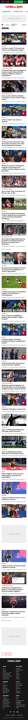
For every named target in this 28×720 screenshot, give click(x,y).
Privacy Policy (6, 705)
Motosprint (5, 688)
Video (17, 697)
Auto (4, 683)
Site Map (18, 691)
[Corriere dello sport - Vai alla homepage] (13, 6)
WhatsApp (20, 715)
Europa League (6, 674)
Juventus (4, 427)
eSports (18, 677)
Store (17, 686)
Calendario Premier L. (21, 706)
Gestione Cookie (6, 702)
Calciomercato (6, 678)
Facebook (7, 715)
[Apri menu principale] (3, 2)
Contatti (5, 697)
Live (8, 2)
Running (18, 674)
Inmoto (4, 686)
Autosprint (5, 685)
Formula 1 (18, 668)
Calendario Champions (18, 703)
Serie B (4, 671)
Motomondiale (19, 670)
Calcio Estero (6, 677)
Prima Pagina (19, 685)
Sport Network (6, 691)
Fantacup (5, 692)
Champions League (14, 25)
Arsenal (24, 24)
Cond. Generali (6, 706)
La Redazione (6, 699)
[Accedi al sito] (25, 2)
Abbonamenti (19, 683)
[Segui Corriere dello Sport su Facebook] (10, 712)
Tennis (17, 673)
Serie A (4, 670)
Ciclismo (18, 678)
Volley (17, 676)
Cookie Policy (6, 703)
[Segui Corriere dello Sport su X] (14, 712)
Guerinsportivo (6, 689)
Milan (3, 471)
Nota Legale (5, 700)
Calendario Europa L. (20, 704)
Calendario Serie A (18, 11)
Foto (17, 699)
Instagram (13, 715)
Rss (17, 689)
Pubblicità (18, 688)
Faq (4, 708)
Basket (17, 671)
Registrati (18, 692)
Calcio (7, 24)
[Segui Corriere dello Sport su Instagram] (17, 712)
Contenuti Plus (6, 11)
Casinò (17, 707)
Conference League (7, 676)
